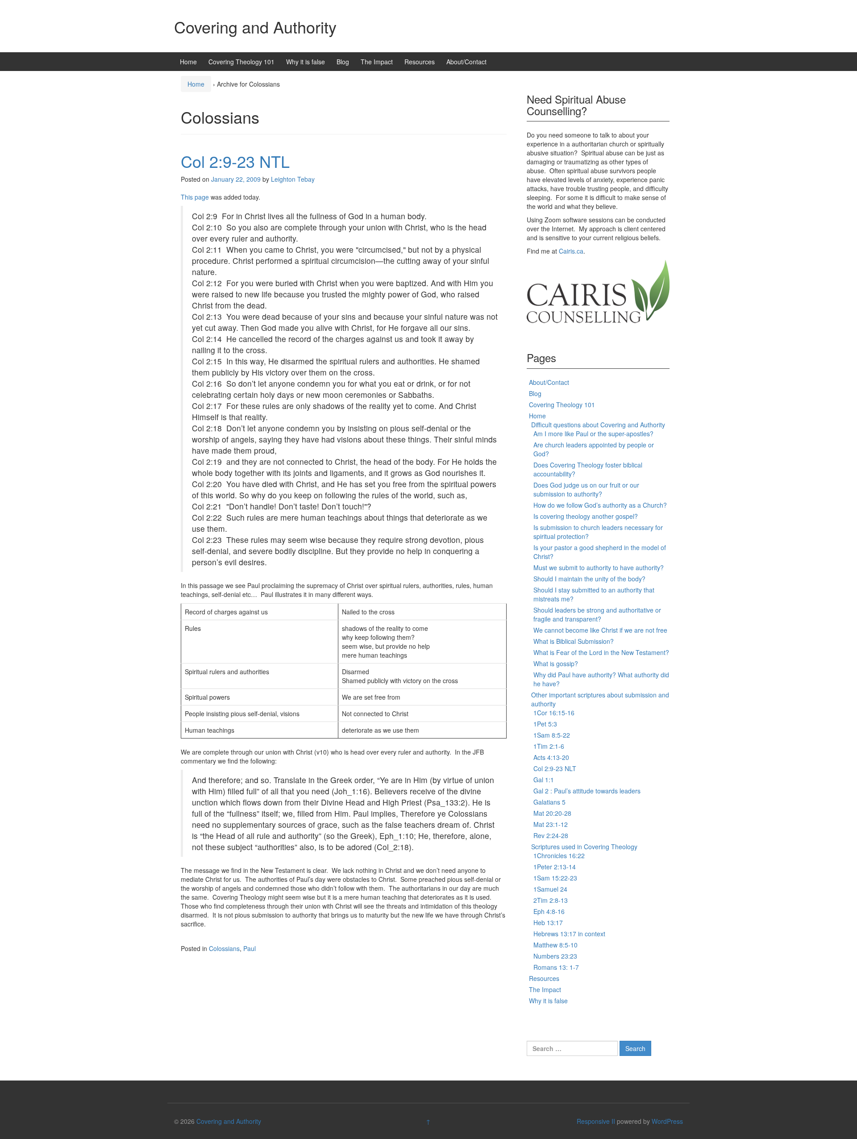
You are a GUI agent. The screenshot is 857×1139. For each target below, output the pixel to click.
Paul (249, 948)
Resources (419, 61)
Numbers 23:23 (555, 955)
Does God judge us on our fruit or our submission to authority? (586, 489)
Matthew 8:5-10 (555, 944)
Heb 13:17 (548, 922)
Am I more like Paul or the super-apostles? (593, 433)
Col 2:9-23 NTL (235, 161)
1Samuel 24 (550, 888)
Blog (343, 61)
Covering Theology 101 (241, 61)
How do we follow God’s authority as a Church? (600, 505)
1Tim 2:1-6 (548, 746)
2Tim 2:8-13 (550, 900)
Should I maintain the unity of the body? (589, 578)
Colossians (224, 948)
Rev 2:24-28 (550, 835)
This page (195, 196)
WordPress (667, 1121)
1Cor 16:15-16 (553, 712)
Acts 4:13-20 (551, 757)
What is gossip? (555, 663)
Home (188, 61)
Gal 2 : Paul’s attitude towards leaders (587, 790)
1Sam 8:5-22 (551, 734)
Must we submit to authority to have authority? (598, 567)
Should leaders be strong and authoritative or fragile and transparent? (597, 614)
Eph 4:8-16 (549, 911)
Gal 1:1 (543, 779)
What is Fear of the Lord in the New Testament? (601, 652)
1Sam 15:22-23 (555, 877)
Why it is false (305, 61)
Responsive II (596, 1121)
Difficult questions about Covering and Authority (598, 424)
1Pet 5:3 (545, 723)
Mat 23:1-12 (550, 824)
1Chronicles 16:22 (559, 855)
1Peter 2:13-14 (554, 866)
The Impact (377, 61)
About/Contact (466, 61)
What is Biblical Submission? (573, 641)
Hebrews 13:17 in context (569, 933)
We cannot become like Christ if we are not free (600, 630)
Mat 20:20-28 (552, 813)
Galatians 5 (549, 801)
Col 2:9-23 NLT (554, 768)
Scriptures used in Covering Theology (584, 846)
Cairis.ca (571, 250)
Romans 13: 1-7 (556, 967)
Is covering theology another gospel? (585, 516)
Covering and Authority (255, 26)
